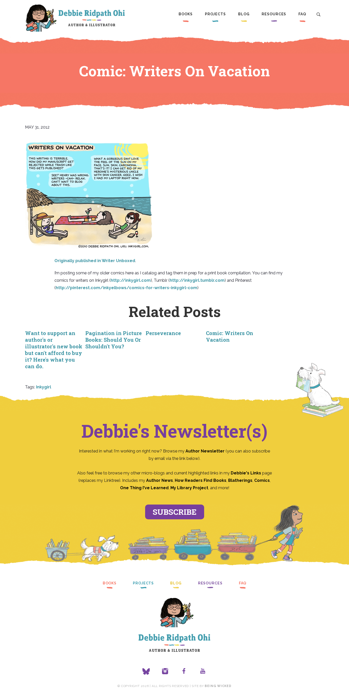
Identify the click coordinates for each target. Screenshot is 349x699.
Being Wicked (218, 686)
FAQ (302, 14)
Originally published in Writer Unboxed (94, 260)
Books (185, 14)
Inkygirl (43, 387)
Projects (215, 14)
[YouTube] (203, 671)
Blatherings (240, 480)
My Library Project (189, 487)
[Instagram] (165, 671)
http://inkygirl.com (131, 280)
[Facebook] (184, 671)
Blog (244, 14)
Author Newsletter (205, 451)
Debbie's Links (246, 473)
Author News (159, 480)
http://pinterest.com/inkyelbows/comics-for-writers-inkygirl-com (126, 287)
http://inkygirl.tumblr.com (197, 280)
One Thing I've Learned (144, 487)
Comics (262, 480)
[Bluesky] (146, 671)
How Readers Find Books (200, 480)
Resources (274, 14)
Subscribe (174, 512)
